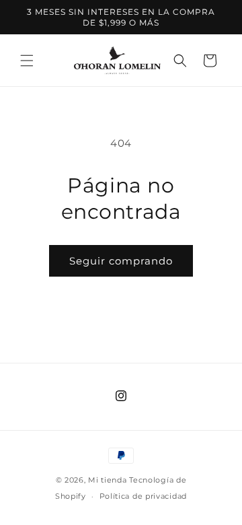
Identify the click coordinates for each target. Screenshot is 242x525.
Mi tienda (107, 480)
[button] (27, 60)
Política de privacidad (143, 496)
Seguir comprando (121, 260)
